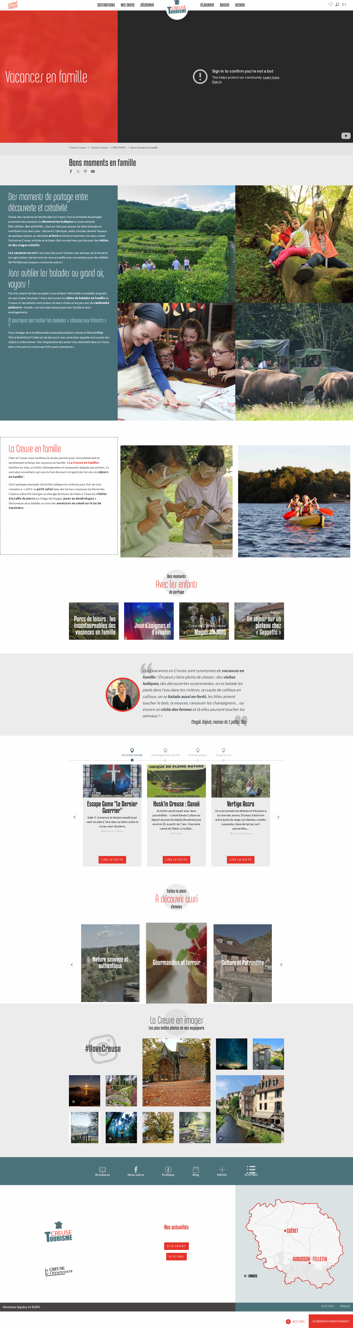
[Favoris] (331, 4)
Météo (222, 1174)
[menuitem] (106, 5)
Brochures (102, 1174)
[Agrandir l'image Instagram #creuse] (158, 1127)
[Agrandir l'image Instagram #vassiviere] (121, 1090)
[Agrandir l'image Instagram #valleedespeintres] (84, 1127)
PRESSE (345, 1306)
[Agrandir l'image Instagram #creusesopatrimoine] (176, 1072)
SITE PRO (251, 1174)
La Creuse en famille (83, 462)
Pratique (168, 1174)
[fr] (344, 4)
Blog (195, 1174)
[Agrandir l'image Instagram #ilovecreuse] (84, 1090)
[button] (337, 4)
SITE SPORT (176, 1246)
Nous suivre (136, 1174)
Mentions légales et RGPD (21, 1307)
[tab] (132, 752)
